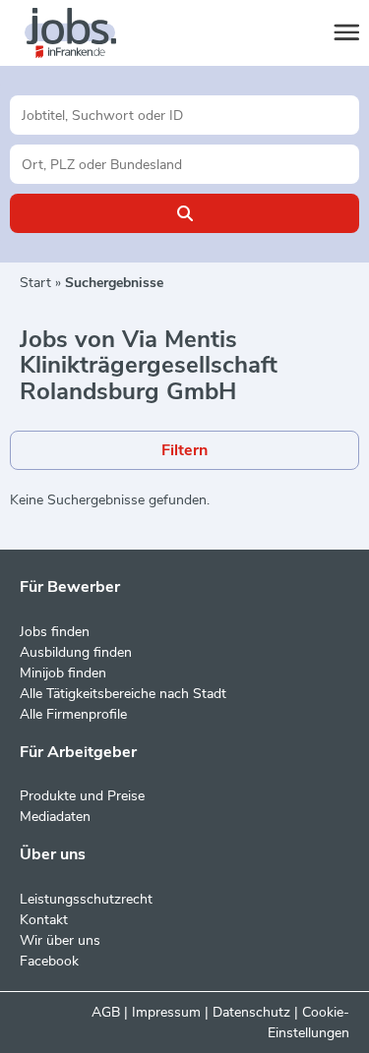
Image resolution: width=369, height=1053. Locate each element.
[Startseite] (88, 33)
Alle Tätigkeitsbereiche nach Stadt (123, 693)
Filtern (184, 450)
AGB (106, 1012)
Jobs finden (55, 631)
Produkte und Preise (82, 796)
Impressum (166, 1012)
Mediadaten (55, 816)
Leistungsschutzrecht (86, 899)
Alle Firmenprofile (73, 714)
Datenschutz (251, 1012)
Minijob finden (63, 673)
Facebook (49, 961)
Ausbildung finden (76, 652)
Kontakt (44, 919)
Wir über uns (60, 940)
